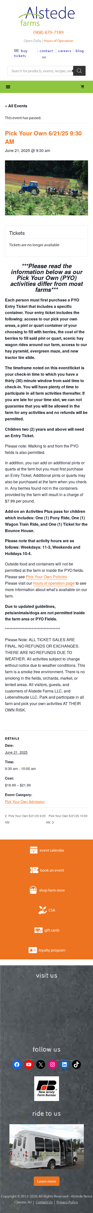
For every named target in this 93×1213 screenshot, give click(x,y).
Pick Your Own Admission (25, 801)
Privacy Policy (67, 1202)
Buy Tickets (21, 53)
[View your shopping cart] (82, 87)
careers (64, 50)
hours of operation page (54, 583)
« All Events (16, 106)
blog (80, 50)
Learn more (46, 1181)
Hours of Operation (58, 40)
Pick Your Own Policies (46, 576)
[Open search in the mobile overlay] (46, 71)
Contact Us (44, 1202)
